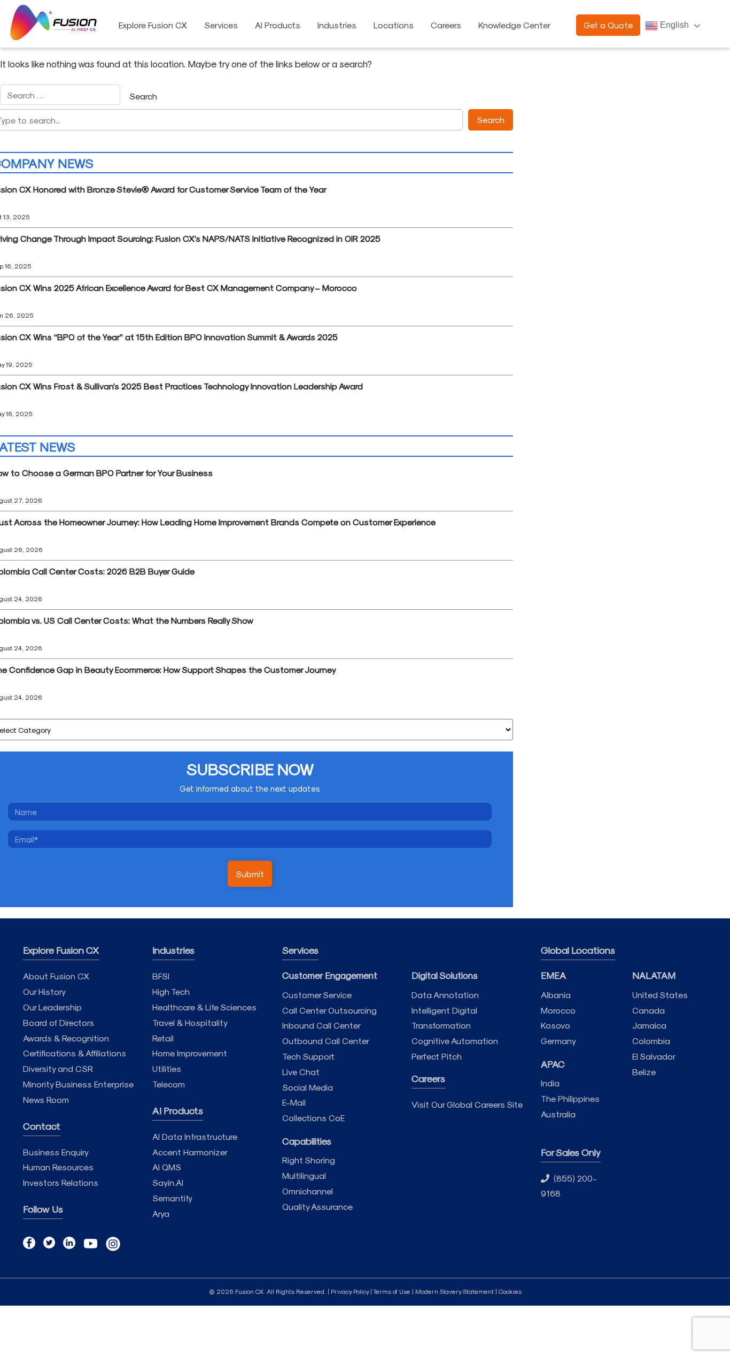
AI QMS (166, 1167)
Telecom (168, 1084)
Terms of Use (391, 1291)
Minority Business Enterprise (78, 1084)
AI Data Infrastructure (194, 1136)
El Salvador (653, 1056)
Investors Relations (60, 1182)
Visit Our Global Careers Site (467, 1104)
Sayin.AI (167, 1182)
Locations (394, 25)
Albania (556, 995)
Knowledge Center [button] (514, 25)
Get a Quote (608, 25)
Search (490, 119)
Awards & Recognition (66, 1038)
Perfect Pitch (436, 1056)
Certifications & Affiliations (74, 1053)
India (550, 1083)
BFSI (160, 976)
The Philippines (570, 1098)
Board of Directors (58, 1022)
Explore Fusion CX (153, 25)
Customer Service (317, 995)
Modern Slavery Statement (454, 1291)
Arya (160, 1213)
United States (660, 995)
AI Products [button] (277, 25)
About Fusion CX (56, 976)
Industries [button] (336, 25)
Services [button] (221, 25)
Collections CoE (313, 1118)
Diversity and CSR (58, 1068)
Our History (44, 991)
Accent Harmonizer (190, 1152)
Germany (558, 1041)
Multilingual (304, 1175)
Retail (163, 1038)
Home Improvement (189, 1053)
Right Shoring (308, 1160)
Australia (558, 1114)
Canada (648, 1010)
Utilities (166, 1068)
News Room (46, 1099)
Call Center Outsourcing (329, 1010)
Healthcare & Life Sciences (204, 1007)
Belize (644, 1072)
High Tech (171, 991)
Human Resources (58, 1167)
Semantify (172, 1198)
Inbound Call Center (321, 1025)
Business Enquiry (56, 1152)
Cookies (510, 1291)
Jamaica (649, 1025)
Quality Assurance (317, 1206)
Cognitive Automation (454, 1041)
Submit (250, 874)
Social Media (307, 1087)
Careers (446, 25)
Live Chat (301, 1072)
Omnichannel (307, 1191)
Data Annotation (445, 995)
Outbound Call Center (325, 1041)
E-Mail (294, 1102)
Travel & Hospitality (190, 1022)
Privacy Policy (350, 1291)
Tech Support (308, 1056)
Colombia (651, 1041)
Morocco (558, 1010)
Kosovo (555, 1025)
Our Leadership (52, 1007)
